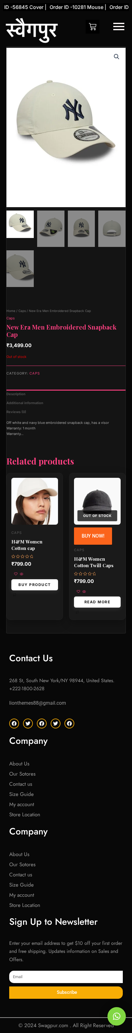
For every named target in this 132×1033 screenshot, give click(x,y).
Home (10, 311)
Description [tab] (15, 394)
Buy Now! (93, 536)
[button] (116, 56)
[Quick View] (21, 574)
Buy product (34, 584)
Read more (97, 602)
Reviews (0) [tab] (16, 412)
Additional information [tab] (24, 403)
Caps (22, 311)
